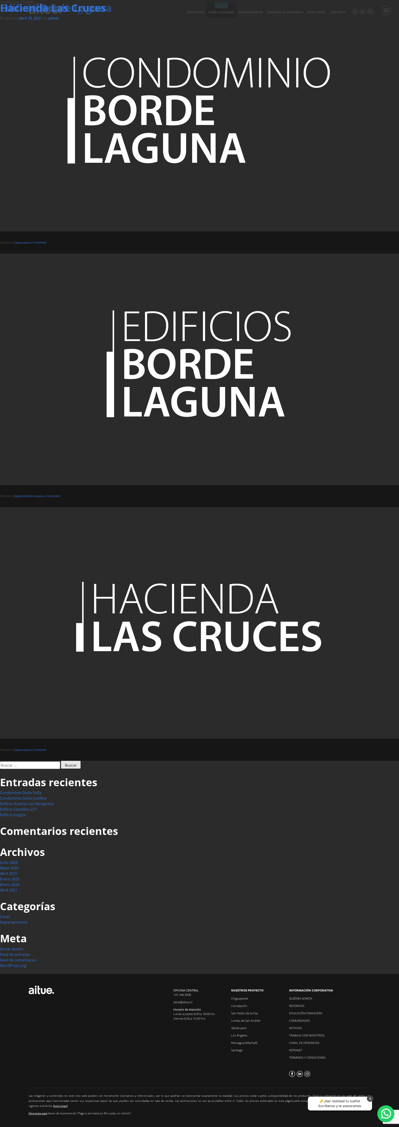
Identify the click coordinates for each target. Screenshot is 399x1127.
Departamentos (24, 496)
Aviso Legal (60, 1106)
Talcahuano (239, 1028)
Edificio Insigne (13, 814)
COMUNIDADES (299, 1020)
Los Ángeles (239, 1035)
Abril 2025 (8, 873)
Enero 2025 (10, 879)
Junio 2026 (9, 862)
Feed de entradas (15, 954)
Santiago (237, 1050)
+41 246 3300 (182, 995)
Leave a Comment (33, 242)
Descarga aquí (38, 1113)
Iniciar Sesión (11, 949)
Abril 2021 (8, 890)
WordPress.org (13, 965)
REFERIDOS (296, 1006)
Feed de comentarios (18, 960)
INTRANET (295, 1050)
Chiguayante (239, 998)
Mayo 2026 (9, 867)
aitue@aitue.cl (182, 1002)
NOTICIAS (295, 1028)
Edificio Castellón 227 (18, 809)
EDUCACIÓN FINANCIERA (305, 1013)
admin (53, 18)
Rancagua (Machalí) (244, 1043)
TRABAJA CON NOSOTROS (306, 1035)
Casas (17, 242)
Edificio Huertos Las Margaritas (27, 803)
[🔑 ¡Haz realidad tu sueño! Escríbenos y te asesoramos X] (385, 1113)
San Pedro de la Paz (244, 1013)
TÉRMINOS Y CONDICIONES (307, 1057)
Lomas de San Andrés (245, 1020)
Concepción (239, 1006)
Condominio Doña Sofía (20, 792)
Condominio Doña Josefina (23, 798)
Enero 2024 (10, 884)
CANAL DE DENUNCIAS (304, 1043)
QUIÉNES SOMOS (300, 998)
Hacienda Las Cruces (53, 8)
